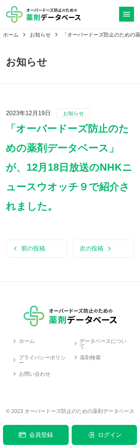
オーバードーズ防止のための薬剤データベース (79, 411)
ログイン (110, 435)
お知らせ (73, 113)
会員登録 (41, 435)
